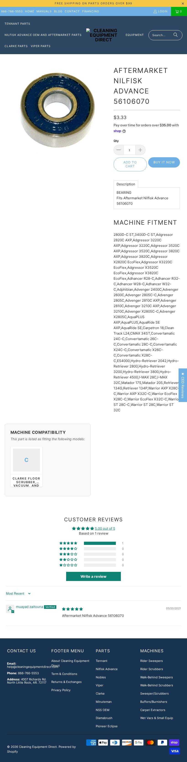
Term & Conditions (64, 674)
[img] (72, 609)
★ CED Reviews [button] (183, 385)
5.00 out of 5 (105, 528)
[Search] (175, 35)
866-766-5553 (12, 11)
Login (163, 11)
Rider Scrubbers (151, 669)
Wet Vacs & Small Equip (156, 718)
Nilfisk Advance (107, 669)
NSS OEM (102, 710)
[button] (69, 543)
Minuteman (104, 701)
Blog (58, 11)
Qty (116, 141)
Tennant (101, 661)
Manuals (44, 11)
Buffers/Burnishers (153, 701)
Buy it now (164, 162)
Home (29, 11)
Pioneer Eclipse (107, 726)
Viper (99, 685)
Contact (72, 11)
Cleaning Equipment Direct (38, 747)
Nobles (101, 677)
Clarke (100, 693)
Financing (90, 11)
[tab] (126, 184)
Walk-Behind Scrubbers (156, 685)
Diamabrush (104, 718)
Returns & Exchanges (66, 682)
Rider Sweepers (151, 661)
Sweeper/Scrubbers (154, 693)
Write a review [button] (93, 576)
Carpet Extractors (152, 710)
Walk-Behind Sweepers (156, 677)
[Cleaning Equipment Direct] (103, 35)
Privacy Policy (60, 690)
